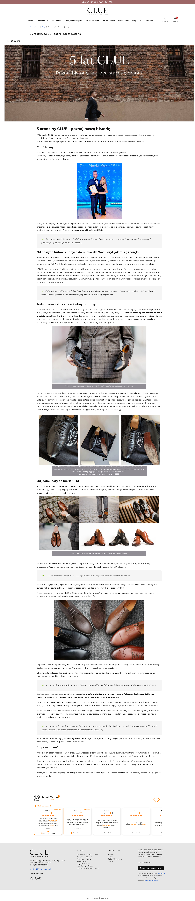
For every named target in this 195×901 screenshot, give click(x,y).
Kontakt (111, 855)
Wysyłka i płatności (84, 857)
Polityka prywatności (85, 866)
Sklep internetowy (97, 898)
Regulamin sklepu (84, 864)
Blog (43, 27)
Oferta (110, 861)
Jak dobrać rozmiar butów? (87, 855)
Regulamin (161, 873)
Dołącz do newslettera (150, 868)
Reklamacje (81, 861)
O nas (110, 857)
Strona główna (34, 27)
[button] (158, 799)
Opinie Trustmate (115, 859)
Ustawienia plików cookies (87, 868)
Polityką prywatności (151, 880)
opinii (60, 800)
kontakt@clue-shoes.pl (40, 869)
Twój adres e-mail (144, 862)
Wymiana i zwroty (84, 859)
